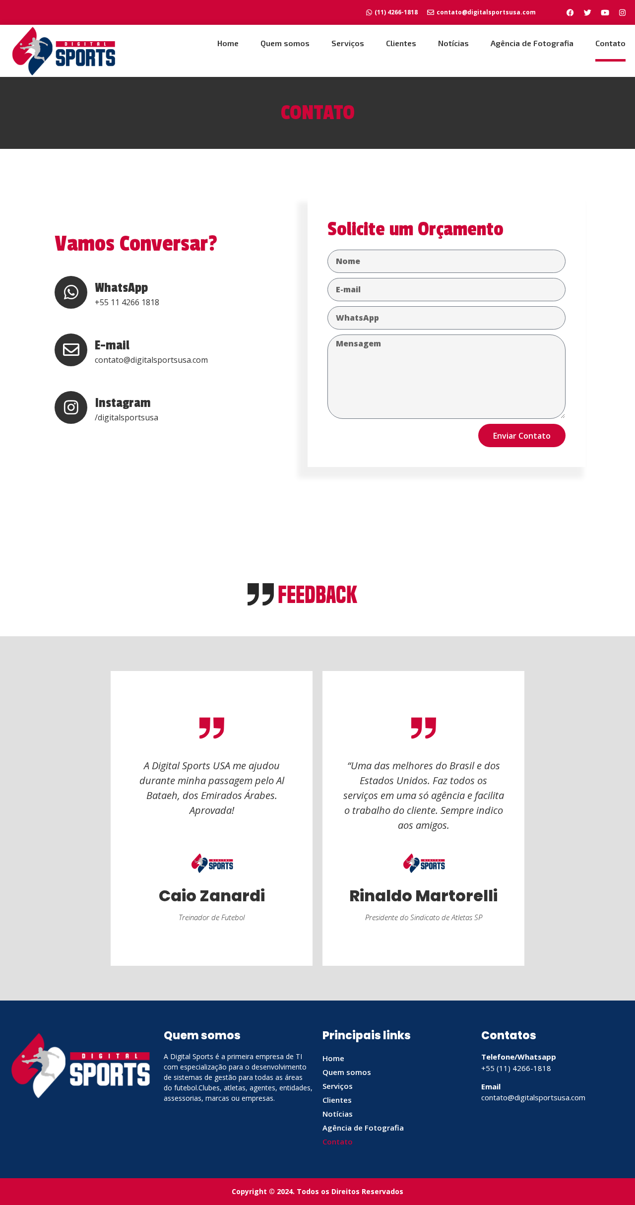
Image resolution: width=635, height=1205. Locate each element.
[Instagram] (622, 12)
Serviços (347, 43)
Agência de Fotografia (532, 43)
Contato (610, 43)
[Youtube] (604, 12)
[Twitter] (587, 12)
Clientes (401, 43)
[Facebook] (570, 12)
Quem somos (285, 43)
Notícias (453, 43)
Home (228, 43)
